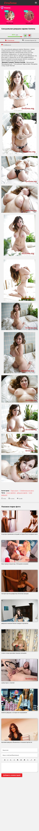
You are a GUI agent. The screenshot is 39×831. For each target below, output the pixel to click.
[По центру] (21, 760)
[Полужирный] (4, 760)
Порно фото (15, 491)
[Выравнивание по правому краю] (24, 760)
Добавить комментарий (11, 775)
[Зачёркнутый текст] (14, 760)
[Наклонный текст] (7, 760)
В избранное (7, 45)
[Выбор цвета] (31, 760)
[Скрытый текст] (34, 760)
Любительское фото (27, 491)
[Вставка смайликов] (27, 760)
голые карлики (11, 493)
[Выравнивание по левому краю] (17, 760)
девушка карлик (22, 493)
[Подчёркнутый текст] (10, 760)
